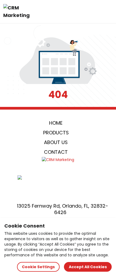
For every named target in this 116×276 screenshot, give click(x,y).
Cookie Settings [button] (38, 267)
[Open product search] (95, 11)
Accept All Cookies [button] (88, 267)
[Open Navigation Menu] (107, 11)
